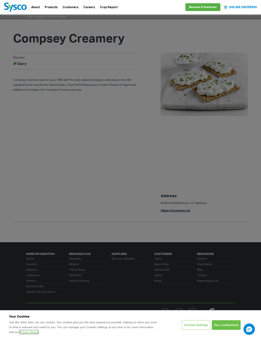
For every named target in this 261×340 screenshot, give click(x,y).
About (35, 7)
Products (51, 7)
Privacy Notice (29, 332)
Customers (71, 7)
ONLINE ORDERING (243, 7)
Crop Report (108, 7)
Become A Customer (203, 7)
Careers (89, 7)
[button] (249, 329)
